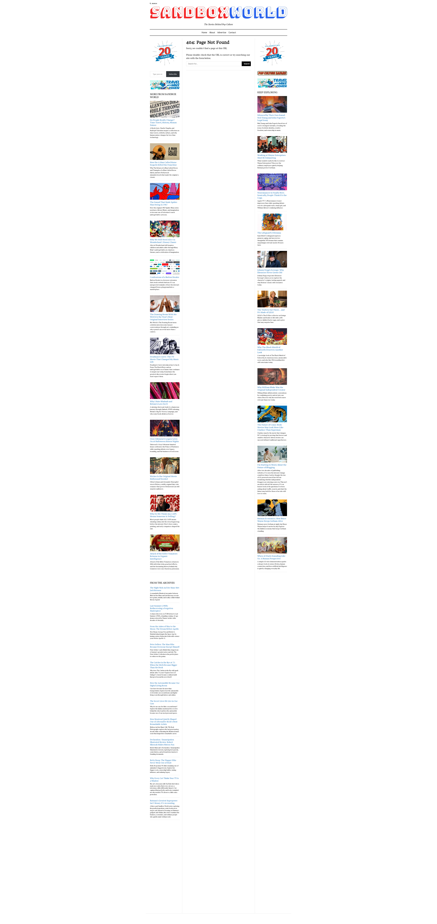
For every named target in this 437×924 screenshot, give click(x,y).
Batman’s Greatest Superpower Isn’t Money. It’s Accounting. (163, 801)
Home (204, 32)
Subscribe (173, 74)
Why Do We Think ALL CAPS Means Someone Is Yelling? (163, 515)
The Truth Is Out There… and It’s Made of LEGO (271, 311)
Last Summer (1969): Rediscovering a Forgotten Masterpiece (161, 608)
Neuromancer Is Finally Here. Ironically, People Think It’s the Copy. (272, 195)
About (212, 32)
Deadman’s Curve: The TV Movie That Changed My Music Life (164, 359)
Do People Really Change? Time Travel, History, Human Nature (163, 122)
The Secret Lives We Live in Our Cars (164, 702)
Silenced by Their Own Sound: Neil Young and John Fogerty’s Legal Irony (271, 118)
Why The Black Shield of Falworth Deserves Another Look (270, 350)
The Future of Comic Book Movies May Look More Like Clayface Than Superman (270, 427)
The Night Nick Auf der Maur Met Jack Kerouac (164, 588)
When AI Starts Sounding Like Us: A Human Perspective (271, 557)
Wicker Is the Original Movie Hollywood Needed (163, 477)
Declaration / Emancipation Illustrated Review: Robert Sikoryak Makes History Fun (162, 742)
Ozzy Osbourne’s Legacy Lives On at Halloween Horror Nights (164, 440)
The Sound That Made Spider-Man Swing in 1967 (164, 203)
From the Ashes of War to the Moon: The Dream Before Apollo (164, 627)
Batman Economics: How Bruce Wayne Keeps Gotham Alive (271, 519)
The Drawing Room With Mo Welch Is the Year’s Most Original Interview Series (163, 317)
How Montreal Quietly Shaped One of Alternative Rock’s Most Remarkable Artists (163, 721)
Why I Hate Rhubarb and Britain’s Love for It (161, 402)
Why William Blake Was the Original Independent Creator (271, 388)
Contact (232, 32)
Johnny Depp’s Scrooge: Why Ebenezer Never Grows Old (270, 271)
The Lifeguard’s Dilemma (269, 232)
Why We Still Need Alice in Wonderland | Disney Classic (163, 241)
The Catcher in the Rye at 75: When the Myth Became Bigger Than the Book (163, 665)
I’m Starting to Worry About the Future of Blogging (271, 466)
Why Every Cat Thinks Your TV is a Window (164, 779)
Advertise (221, 32)
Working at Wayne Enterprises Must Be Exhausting (271, 156)
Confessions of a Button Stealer (164, 277)
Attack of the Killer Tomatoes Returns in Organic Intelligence (163, 556)
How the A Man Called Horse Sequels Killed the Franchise (163, 163)
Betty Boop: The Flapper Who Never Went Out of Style (163, 761)
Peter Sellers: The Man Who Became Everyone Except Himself (164, 645)
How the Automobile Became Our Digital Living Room (164, 684)
